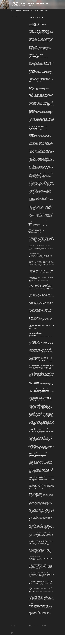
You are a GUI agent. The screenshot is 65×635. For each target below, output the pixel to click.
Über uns (36, 10)
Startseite (12, 10)
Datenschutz (47, 10)
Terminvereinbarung (25, 10)
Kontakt (32, 10)
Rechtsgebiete (18, 10)
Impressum (41, 10)
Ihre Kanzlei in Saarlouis (35, 4)
